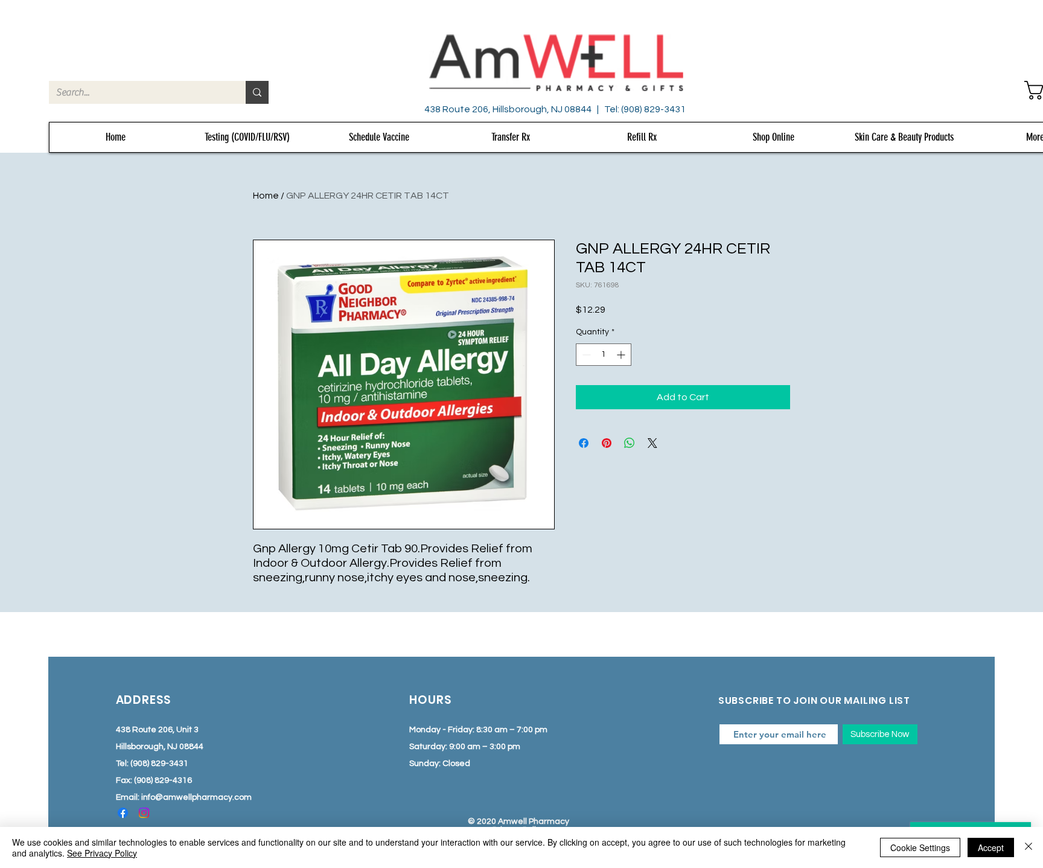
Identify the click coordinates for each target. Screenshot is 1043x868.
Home (266, 195)
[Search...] (257, 92)
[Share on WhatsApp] (629, 443)
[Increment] (622, 354)
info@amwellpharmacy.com (196, 797)
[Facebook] (123, 813)
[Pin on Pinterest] (606, 443)
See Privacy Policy (102, 853)
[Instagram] (144, 813)
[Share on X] (652, 443)
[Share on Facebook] (583, 443)
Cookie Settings (920, 847)
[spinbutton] (603, 354)
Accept (991, 847)
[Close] (1028, 847)
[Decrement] (585, 354)
